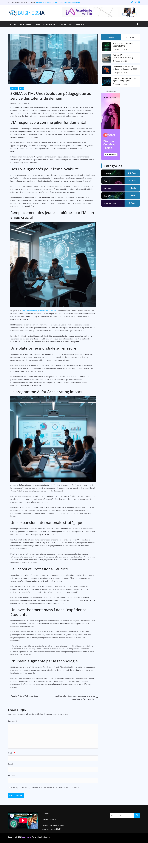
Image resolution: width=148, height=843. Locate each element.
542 (132, 173)
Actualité (14, 88)
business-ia (26, 837)
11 (132, 188)
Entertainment (109, 203)
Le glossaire (25, 24)
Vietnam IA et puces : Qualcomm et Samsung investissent (58, 2)
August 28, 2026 (121, 49)
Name (11, 753)
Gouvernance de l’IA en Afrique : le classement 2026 (125, 68)
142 (132, 180)
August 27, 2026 (121, 72)
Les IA (21, 88)
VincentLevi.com (49, 819)
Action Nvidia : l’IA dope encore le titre (123, 44)
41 (132, 195)
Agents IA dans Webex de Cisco (24, 696)
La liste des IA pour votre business (50, 24)
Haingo (27, 103)
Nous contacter (76, 24)
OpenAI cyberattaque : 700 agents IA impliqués (124, 79)
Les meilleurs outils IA (51, 829)
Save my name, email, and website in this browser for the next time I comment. (45, 787)
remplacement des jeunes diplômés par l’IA (39, 311)
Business (107, 188)
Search (137, 815)
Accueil (13, 24)
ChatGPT (107, 196)
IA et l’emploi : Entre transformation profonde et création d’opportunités (75, 698)
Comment (13, 721)
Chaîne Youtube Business (53, 825)
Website (11, 775)
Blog (105, 181)
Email (11, 764)
